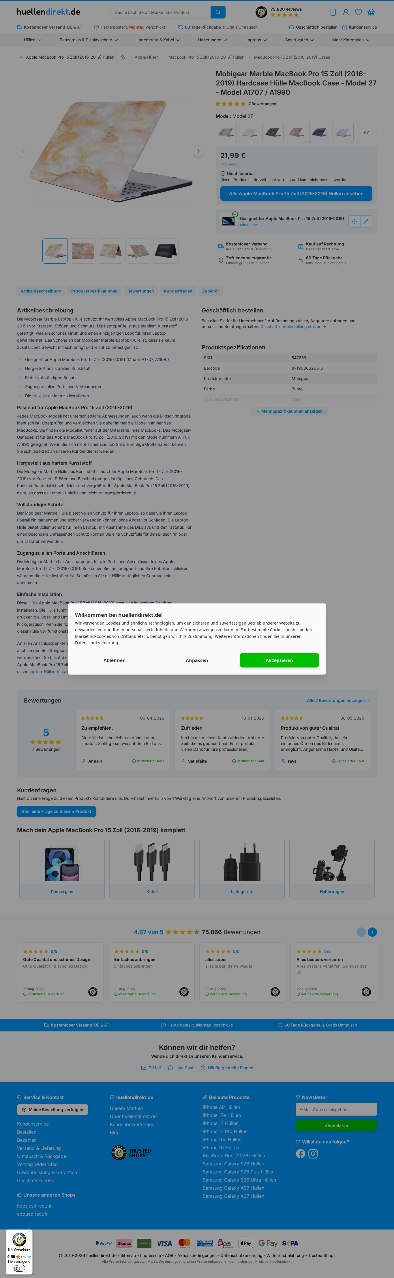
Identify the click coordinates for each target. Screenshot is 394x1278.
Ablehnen (115, 660)
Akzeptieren (279, 660)
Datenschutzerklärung (96, 642)
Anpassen (197, 660)
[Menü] (29, 1232)
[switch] (19, 1268)
